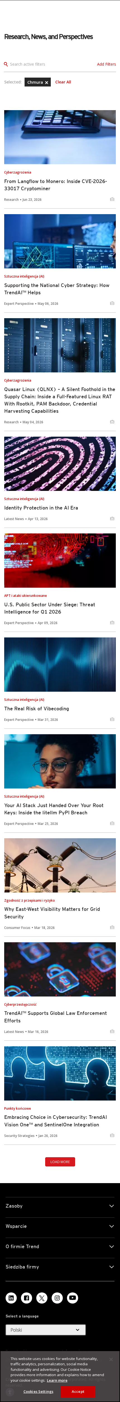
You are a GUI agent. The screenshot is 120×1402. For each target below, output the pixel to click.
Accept (78, 1391)
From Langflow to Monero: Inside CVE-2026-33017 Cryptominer (55, 184)
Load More (60, 1161)
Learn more (57, 1380)
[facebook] (26, 1298)
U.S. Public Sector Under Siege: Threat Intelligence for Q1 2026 (49, 608)
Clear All (63, 82)
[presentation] (60, 137)
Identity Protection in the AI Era (41, 508)
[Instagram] (57, 1298)
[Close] (111, 1359)
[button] (46, 82)
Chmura (35, 82)
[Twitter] (41, 1298)
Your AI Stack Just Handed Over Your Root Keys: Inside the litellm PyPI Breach (54, 808)
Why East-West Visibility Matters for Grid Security (52, 912)
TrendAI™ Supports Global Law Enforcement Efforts (55, 1016)
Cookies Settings (38, 1391)
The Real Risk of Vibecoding (36, 708)
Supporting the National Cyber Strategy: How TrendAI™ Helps (56, 288)
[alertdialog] (60, 1376)
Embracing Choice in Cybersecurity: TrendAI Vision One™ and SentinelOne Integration (55, 1120)
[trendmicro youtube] (72, 1298)
